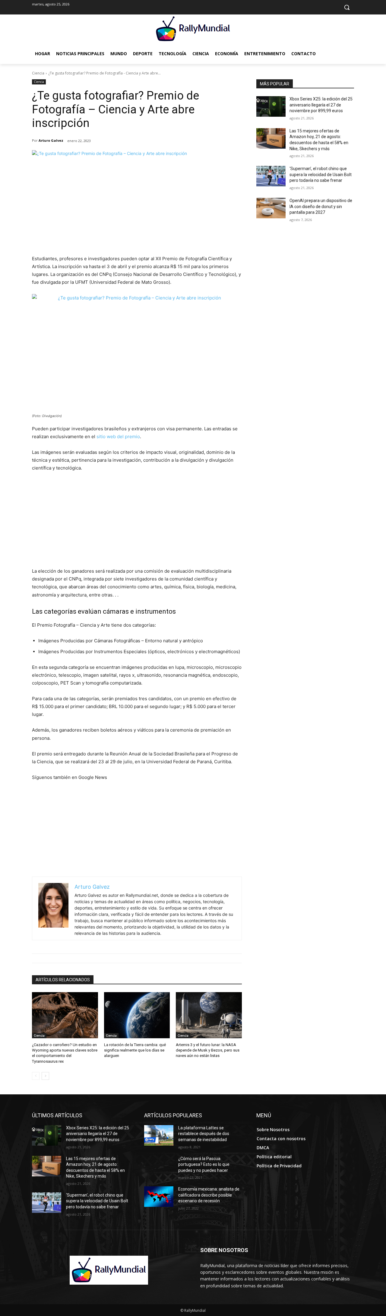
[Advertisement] (137, 209)
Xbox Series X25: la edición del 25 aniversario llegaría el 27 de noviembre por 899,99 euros (321, 104)
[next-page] (45, 1076)
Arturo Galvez (51, 140)
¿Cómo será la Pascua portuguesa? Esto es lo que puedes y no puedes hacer (203, 1164)
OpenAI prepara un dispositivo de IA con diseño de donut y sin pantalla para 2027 (321, 206)
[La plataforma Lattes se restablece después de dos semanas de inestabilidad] (158, 1135)
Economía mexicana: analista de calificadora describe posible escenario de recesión (208, 1195)
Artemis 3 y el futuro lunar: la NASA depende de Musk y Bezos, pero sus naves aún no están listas (207, 1050)
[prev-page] (36, 1076)
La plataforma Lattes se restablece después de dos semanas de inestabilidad (203, 1133)
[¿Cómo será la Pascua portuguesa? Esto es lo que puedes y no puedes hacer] (158, 1166)
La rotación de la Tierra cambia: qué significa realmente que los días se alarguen (135, 1050)
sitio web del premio (118, 436)
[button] (347, 7)
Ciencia (38, 73)
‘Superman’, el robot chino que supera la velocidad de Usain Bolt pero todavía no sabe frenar (321, 174)
